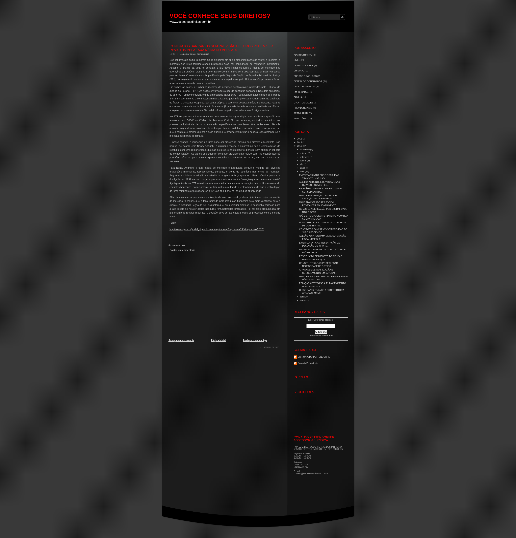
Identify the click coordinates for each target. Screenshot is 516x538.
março (303, 300)
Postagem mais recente (181, 340)
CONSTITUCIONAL (303, 65)
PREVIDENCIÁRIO (303, 108)
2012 (300, 138)
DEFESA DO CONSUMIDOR (308, 81)
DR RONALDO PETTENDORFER (314, 357)
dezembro (305, 149)
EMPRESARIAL (301, 92)
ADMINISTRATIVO (303, 55)
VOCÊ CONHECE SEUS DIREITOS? (220, 15)
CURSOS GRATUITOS (305, 76)
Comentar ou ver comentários (194, 54)
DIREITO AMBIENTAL (304, 86)
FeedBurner (327, 335)
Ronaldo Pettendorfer (308, 363)
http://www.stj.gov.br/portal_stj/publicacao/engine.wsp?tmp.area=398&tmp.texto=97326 (217, 229)
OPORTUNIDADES (303, 102)
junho (303, 168)
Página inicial (218, 340)
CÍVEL (297, 60)
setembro (305, 157)
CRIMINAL (299, 70)
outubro (304, 153)
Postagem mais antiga (255, 340)
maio (302, 171)
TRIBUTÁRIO (300, 118)
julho (302, 164)
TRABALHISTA (301, 113)
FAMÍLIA (298, 97)
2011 (300, 142)
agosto (303, 160)
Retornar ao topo (271, 347)
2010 (300, 146)
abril (302, 296)
